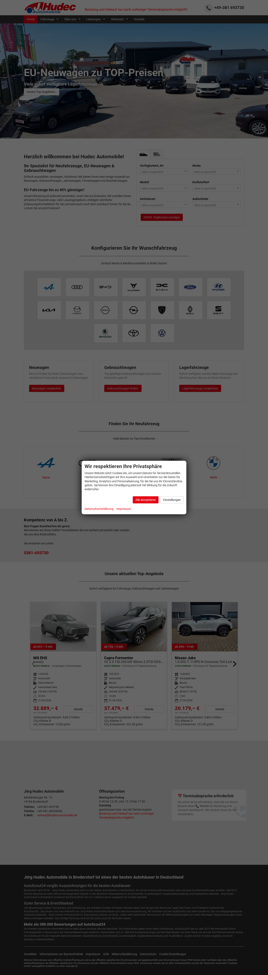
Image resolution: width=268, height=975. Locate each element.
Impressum (123, 509)
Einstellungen (172, 500)
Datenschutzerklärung (99, 509)
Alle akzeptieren (145, 500)
